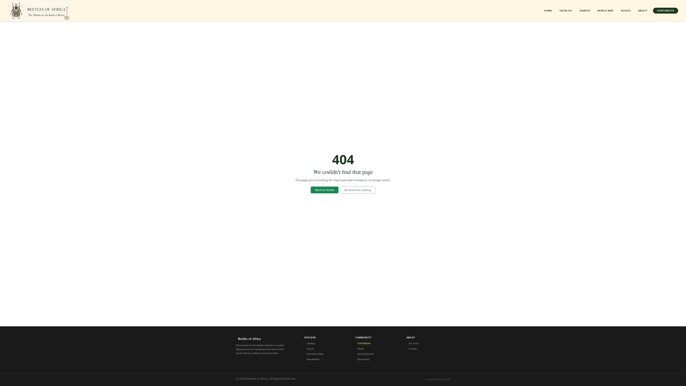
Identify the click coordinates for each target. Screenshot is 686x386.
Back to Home (324, 190)
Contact (413, 348)
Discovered (363, 359)
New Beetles (313, 359)
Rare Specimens (365, 353)
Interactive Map (315, 353)
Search (585, 10)
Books (626, 10)
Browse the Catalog (357, 190)
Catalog (566, 10)
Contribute (665, 10)
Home (548, 10)
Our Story (414, 343)
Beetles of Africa (249, 338)
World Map (606, 10)
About (642, 10)
